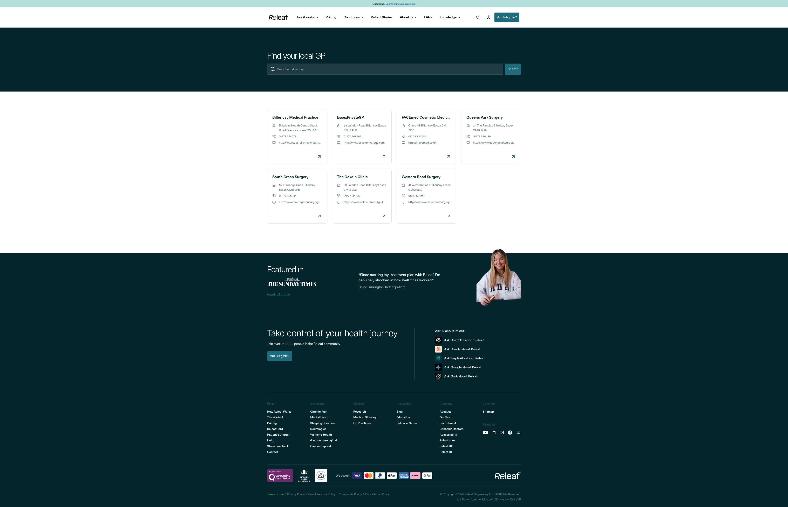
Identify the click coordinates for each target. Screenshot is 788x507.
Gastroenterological (323, 440)
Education (403, 417)
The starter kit (276, 417)
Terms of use (275, 494)
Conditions (352, 17)
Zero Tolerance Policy (321, 494)
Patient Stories (381, 17)
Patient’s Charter (278, 434)
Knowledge (448, 17)
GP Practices (362, 423)
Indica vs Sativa (407, 423)
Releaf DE (446, 452)
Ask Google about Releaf (462, 367)
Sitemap (488, 411)
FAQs (428, 17)
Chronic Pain (318, 411)
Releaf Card (275, 428)
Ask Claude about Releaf (462, 349)
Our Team (446, 417)
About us (406, 17)
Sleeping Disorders (322, 423)
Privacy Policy (296, 494)
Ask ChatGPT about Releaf (464, 340)
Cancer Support (320, 446)
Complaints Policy (350, 494)
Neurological (318, 428)
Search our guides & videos (401, 3)
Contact (272, 452)
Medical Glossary (364, 417)
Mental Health (319, 417)
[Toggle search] (477, 17)
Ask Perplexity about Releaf (464, 358)
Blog (400, 411)
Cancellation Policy (377, 494)
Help (270, 440)
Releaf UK (446, 446)
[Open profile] (488, 17)
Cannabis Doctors (451, 428)
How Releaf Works (279, 411)
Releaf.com (447, 440)
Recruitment (448, 423)
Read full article (278, 294)
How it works (305, 17)
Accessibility (448, 434)
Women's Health (321, 434)
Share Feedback (278, 446)
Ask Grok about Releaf (461, 376)
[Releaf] (278, 17)
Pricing (331, 17)
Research (359, 411)
